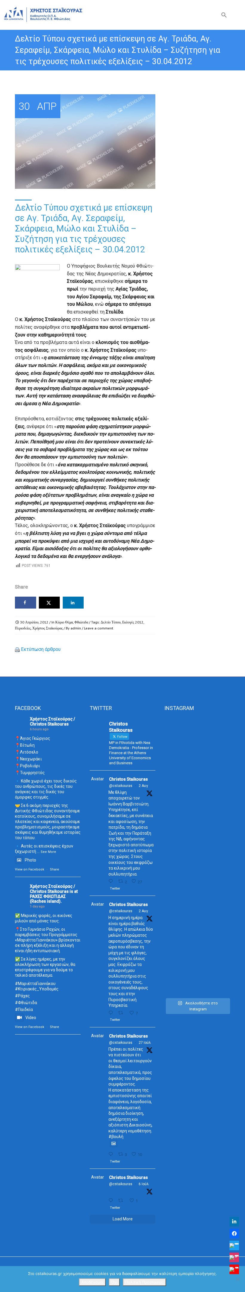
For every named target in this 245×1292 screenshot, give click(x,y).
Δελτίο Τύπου (111, 622)
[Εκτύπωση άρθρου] (17, 649)
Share (54, 869)
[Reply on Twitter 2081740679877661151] (112, 1154)
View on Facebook (29, 869)
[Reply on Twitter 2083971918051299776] (112, 1012)
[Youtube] (234, 1269)
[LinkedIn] (234, 1221)
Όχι (114, 1282)
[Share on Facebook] (25, 603)
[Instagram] (234, 1257)
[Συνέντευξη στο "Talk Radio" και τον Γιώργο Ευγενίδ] (220, 754)
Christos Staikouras (128, 779)
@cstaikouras (120, 786)
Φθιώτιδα (81, 622)
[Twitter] (234, 1245)
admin (76, 628)
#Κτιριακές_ (27, 989)
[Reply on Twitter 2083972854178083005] (112, 881)
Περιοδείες (23, 628)
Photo (30, 860)
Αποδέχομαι (92, 1282)
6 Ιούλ (144, 1184)
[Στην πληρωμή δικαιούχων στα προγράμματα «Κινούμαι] (174, 856)
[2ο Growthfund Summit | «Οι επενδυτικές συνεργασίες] (197, 791)
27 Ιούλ (145, 1043)
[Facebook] (234, 1233)
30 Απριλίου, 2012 (34, 622)
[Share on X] (49, 603)
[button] (224, 16)
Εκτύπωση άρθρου (41, 649)
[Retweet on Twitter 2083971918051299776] (122, 1012)
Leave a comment (98, 628)
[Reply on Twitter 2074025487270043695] (112, 1200)
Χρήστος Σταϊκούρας (47, 628)
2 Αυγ (143, 786)
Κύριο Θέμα (64, 622)
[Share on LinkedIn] (73, 603)
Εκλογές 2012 (132, 622)
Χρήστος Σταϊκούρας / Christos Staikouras (52, 721)
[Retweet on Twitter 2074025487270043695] (122, 1200)
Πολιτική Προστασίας (144, 1282)
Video (30, 1017)
